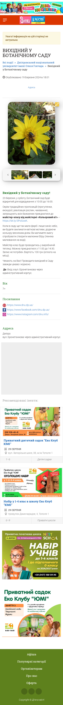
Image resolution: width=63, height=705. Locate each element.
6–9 (8, 520)
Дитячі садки (44, 459)
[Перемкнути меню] (5, 20)
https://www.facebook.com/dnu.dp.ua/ (28, 309)
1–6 (8, 459)
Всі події (8, 62)
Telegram (39, 691)
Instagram (31, 691)
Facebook (24, 691)
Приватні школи (46, 520)
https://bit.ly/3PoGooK (15, 220)
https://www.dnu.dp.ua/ (20, 305)
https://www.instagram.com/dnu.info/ (28, 314)
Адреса (31, 87)
